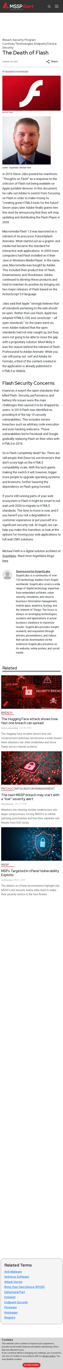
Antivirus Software (16, 1276)
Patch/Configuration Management (28, 788)
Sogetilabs (9, 556)
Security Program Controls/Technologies (19, 42)
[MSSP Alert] (18, 6)
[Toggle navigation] (57, 6)
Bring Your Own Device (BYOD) (24, 1287)
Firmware (10, 1307)
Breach (7, 40)
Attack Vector (13, 1282)
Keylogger (11, 1312)
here (5, 560)
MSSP (5, 864)
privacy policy (49, 1356)
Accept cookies (31, 1365)
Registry (9, 1317)
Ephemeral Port (14, 1292)
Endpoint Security (16, 1302)
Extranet (9, 1297)
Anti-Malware (13, 1271)
